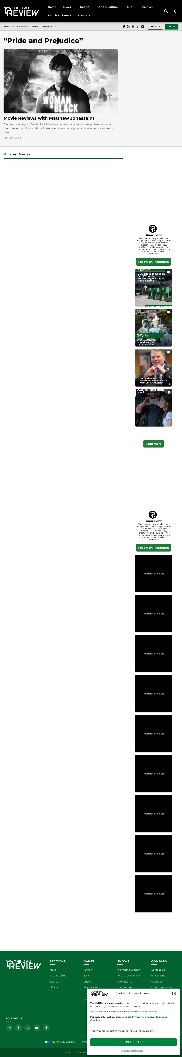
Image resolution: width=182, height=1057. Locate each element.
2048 (87, 975)
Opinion (147, 7)
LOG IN (171, 26)
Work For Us (50, 26)
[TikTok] (137, 26)
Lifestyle (55, 987)
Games (83, 15)
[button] (175, 993)
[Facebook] (124, 26)
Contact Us (158, 969)
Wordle (88, 969)
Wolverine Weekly (128, 969)
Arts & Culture (108, 7)
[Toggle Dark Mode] (175, 11)
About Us (9, 26)
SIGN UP (155, 26)
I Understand (133, 1042)
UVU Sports (124, 981)
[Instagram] (133, 26)
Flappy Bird (91, 987)
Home (52, 7)
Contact (35, 26)
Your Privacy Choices (63, 1041)
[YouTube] (142, 26)
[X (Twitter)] (128, 26)
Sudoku (88, 981)
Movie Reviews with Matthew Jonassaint (49, 118)
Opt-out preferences (132, 1050)
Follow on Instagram (153, 261)
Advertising (158, 975)
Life (129, 7)
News (67, 7)
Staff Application (161, 987)
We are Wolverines (129, 975)
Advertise (22, 26)
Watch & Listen (58, 15)
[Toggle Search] (166, 11)
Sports (84, 7)
